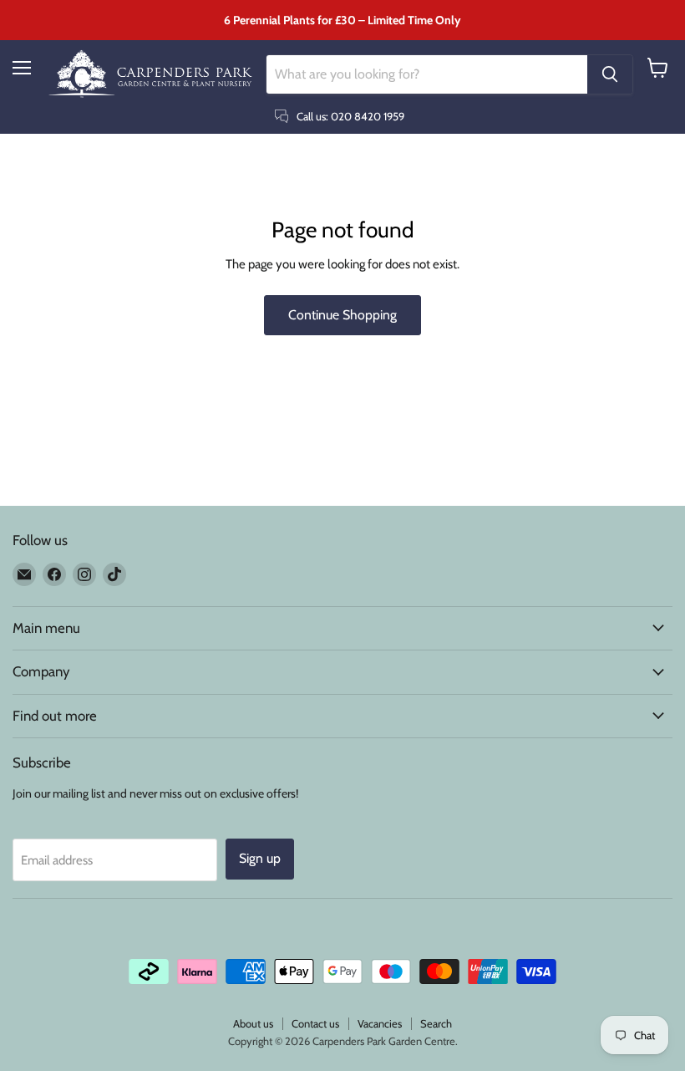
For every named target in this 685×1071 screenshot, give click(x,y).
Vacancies (380, 1023)
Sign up (260, 858)
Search (436, 1023)
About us (253, 1023)
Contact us (315, 1023)
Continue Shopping (342, 315)
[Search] (609, 74)
